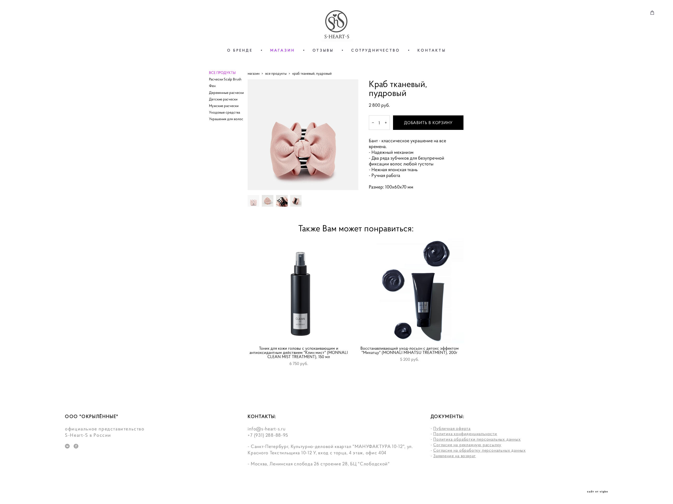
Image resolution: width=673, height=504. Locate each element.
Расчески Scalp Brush (225, 79)
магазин (253, 73)
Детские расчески (223, 99)
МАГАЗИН (282, 50)
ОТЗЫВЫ (323, 50)
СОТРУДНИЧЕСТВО (375, 50)
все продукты (276, 73)
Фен (212, 85)
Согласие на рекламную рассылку (467, 444)
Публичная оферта (452, 428)
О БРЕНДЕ (240, 50)
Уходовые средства (224, 112)
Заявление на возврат (454, 455)
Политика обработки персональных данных (477, 439)
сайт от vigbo (597, 491)
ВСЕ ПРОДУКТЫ (222, 72)
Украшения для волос (226, 118)
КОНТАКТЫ (431, 50)
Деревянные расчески (226, 92)
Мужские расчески (223, 105)
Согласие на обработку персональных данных (479, 450)
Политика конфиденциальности (465, 433)
